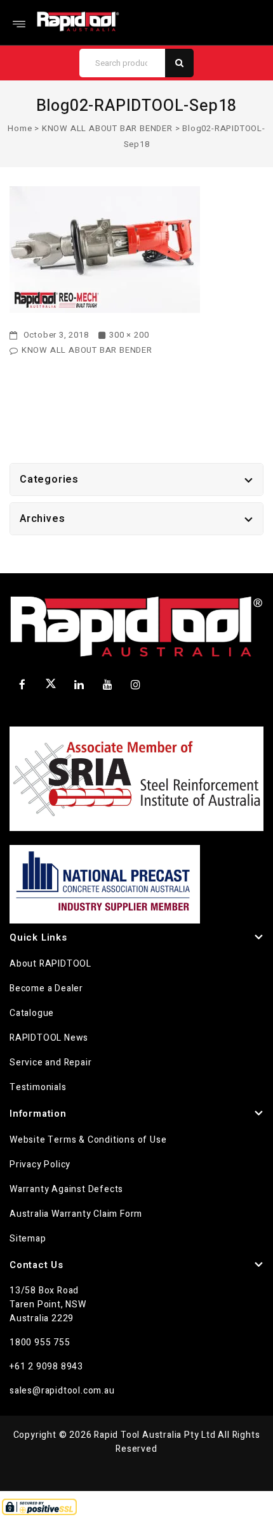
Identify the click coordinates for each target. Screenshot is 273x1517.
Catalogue (32, 1013)
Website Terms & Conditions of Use (88, 1139)
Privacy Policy (40, 1164)
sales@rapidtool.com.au (62, 1390)
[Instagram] (136, 684)
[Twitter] (50, 686)
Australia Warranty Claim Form (76, 1214)
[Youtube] (107, 684)
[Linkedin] (79, 684)
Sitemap (28, 1238)
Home (20, 128)
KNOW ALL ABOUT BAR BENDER (107, 128)
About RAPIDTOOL (50, 963)
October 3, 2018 (55, 335)
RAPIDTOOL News (49, 1037)
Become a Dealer (46, 988)
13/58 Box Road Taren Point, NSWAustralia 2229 (48, 1304)
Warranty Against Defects (66, 1189)
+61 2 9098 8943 (46, 1366)
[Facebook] (22, 684)
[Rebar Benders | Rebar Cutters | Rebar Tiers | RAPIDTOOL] (78, 21)
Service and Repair (50, 1062)
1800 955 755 (40, 1342)
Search (179, 63)
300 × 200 (129, 335)
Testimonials (38, 1087)
